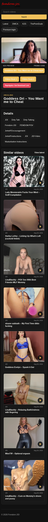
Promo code (39, 66)
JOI (6, 120)
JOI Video (36, 136)
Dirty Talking (28, 120)
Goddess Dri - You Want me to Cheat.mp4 (24, 70)
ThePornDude (36, 24)
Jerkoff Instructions (13, 136)
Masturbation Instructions (16, 142)
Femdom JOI (10, 125)
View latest (39, 152)
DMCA (15, 24)
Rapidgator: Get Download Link (17, 85)
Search (24, 17)
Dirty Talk (16, 120)
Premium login (9, 30)
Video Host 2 (28, 79)
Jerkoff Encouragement (15, 131)
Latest (5, 24)
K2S (24, 24)
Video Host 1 (11, 79)
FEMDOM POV (26, 125)
